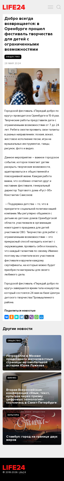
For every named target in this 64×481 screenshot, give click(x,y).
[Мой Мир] (41, 317)
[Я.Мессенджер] (16, 317)
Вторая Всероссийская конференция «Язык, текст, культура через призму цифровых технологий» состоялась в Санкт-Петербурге (31, 396)
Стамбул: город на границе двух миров (31, 438)
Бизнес (12, 378)
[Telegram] (21, 317)
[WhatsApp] (36, 317)
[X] (26, 317)
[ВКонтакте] (6, 317)
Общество (14, 340)
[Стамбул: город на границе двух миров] (32, 427)
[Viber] (31, 317)
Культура (13, 415)
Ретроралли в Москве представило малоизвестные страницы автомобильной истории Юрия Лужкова (29, 360)
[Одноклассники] (11, 317)
